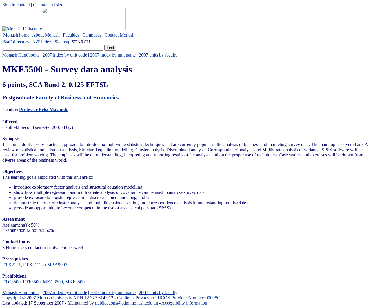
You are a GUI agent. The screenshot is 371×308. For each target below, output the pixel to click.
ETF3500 (32, 281)
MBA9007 (57, 264)
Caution (124, 297)
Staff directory (16, 41)
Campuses (91, 34)
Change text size (48, 4)
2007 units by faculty (158, 54)
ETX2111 (32, 264)
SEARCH (81, 41)
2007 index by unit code (65, 54)
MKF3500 (75, 281)
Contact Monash (119, 34)
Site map (62, 41)
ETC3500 (11, 281)
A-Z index (41, 41)
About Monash (46, 34)
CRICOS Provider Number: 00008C (186, 297)
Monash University (54, 297)
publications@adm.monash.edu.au (126, 302)
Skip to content (16, 4)
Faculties (71, 34)
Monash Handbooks (20, 54)
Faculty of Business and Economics (77, 97)
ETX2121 (11, 264)
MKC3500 (53, 281)
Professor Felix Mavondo (43, 109)
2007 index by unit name (113, 54)
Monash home (16, 34)
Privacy (142, 297)
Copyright (11, 297)
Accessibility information (184, 302)
